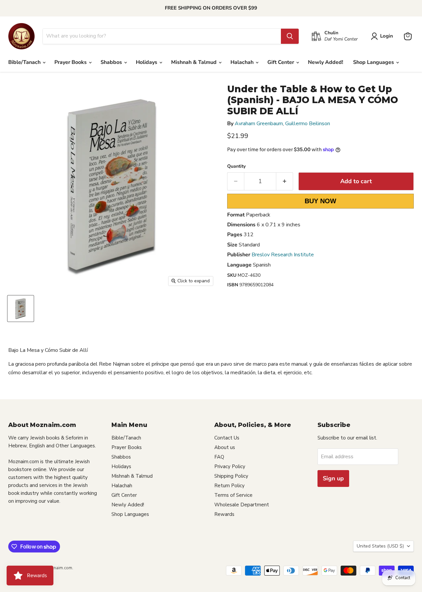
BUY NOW (320, 201)
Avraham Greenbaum (259, 123)
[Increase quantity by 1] (284, 181)
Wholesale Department (241, 504)
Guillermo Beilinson (307, 123)
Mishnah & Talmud (194, 62)
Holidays (147, 62)
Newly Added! (325, 62)
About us (224, 447)
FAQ (219, 457)
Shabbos (112, 62)
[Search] (290, 36)
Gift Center (281, 62)
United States (380, 546)
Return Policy (229, 485)
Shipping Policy (231, 476)
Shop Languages (374, 62)
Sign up (333, 478)
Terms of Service (233, 495)
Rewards (224, 514)
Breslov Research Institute (283, 254)
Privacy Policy (229, 466)
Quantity (236, 166)
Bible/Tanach (25, 62)
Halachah (242, 62)
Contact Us (226, 438)
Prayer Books (71, 62)
